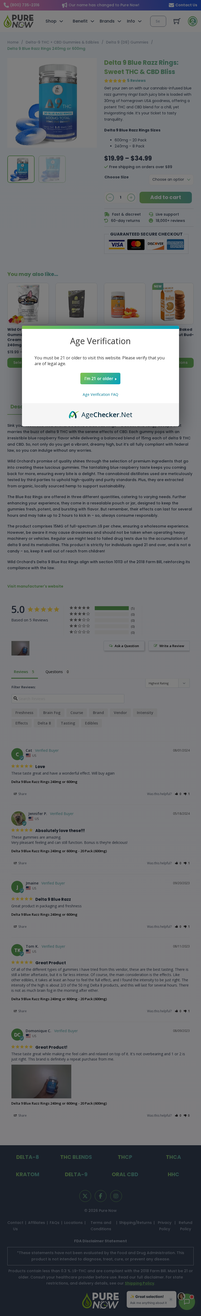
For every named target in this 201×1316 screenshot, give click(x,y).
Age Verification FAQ (100, 394)
